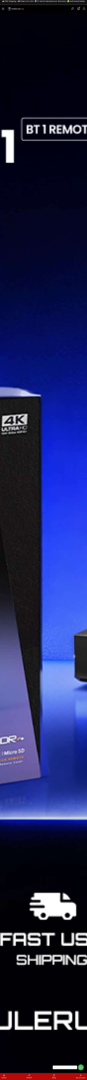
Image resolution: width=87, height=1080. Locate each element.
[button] (2, 552)
